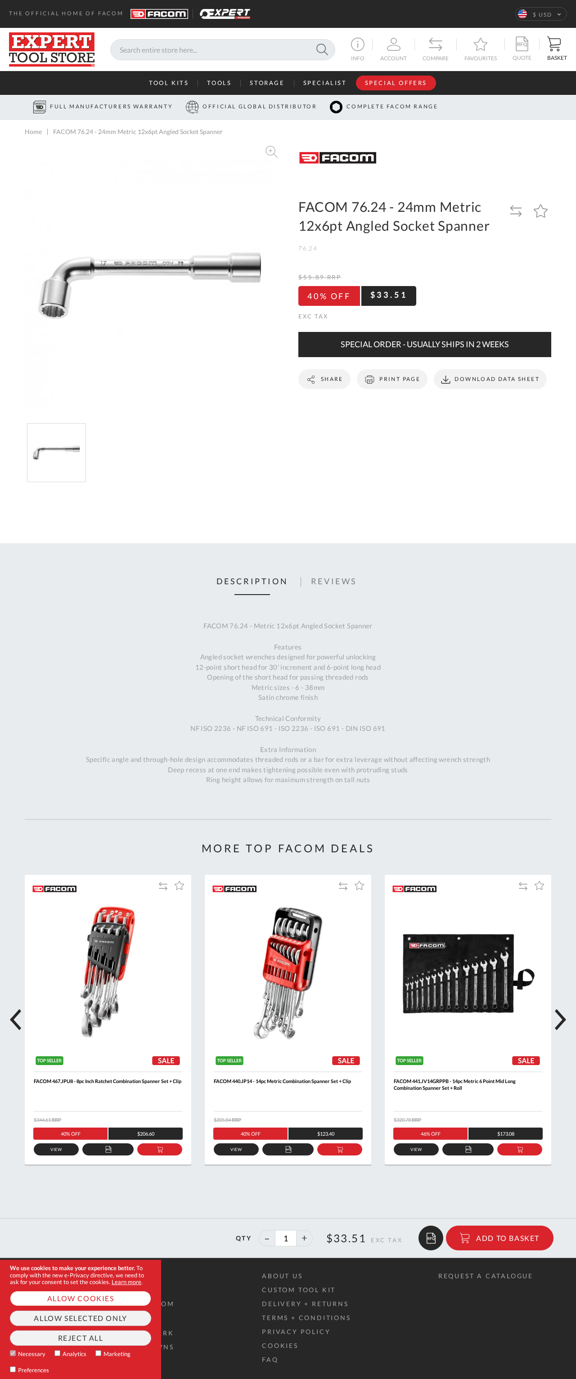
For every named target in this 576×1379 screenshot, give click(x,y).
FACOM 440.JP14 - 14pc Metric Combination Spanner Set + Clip (282, 1081)
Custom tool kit (299, 1290)
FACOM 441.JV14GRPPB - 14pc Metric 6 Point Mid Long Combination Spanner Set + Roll (455, 1084)
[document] (80, 1319)
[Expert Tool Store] (51, 48)
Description (252, 581)
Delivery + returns (305, 1303)
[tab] (252, 582)
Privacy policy (296, 1331)
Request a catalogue (485, 1276)
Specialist (325, 83)
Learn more (126, 1281)
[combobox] (222, 49)
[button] (541, 14)
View (56, 1149)
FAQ (270, 1359)
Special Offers (396, 83)
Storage (267, 83)
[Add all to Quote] (430, 1238)
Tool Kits (169, 83)
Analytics (74, 1353)
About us (282, 1276)
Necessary (31, 1353)
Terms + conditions (306, 1317)
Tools (219, 83)
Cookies (280, 1345)
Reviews (334, 581)
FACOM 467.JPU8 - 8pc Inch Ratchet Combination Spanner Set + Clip (107, 1081)
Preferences (33, 1370)
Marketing (117, 1353)
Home (33, 131)
